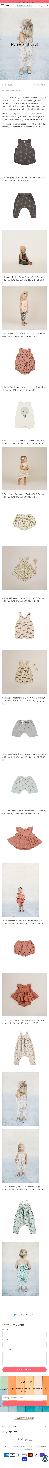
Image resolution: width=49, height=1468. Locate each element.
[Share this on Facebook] (21, 1314)
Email (5, 1340)
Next (43, 85)
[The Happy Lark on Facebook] (18, 1440)
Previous (35, 85)
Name (5, 1330)
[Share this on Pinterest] (27, 1314)
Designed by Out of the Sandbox (33, 1447)
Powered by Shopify (24, 1449)
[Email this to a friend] (33, 1314)
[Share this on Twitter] (15, 1314)
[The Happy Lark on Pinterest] (22, 1440)
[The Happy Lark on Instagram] (26, 1440)
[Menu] (1, 5)
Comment (6, 1350)
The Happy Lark (14, 1447)
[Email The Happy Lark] (30, 1440)
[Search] (40, 5)
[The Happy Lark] (24, 5)
